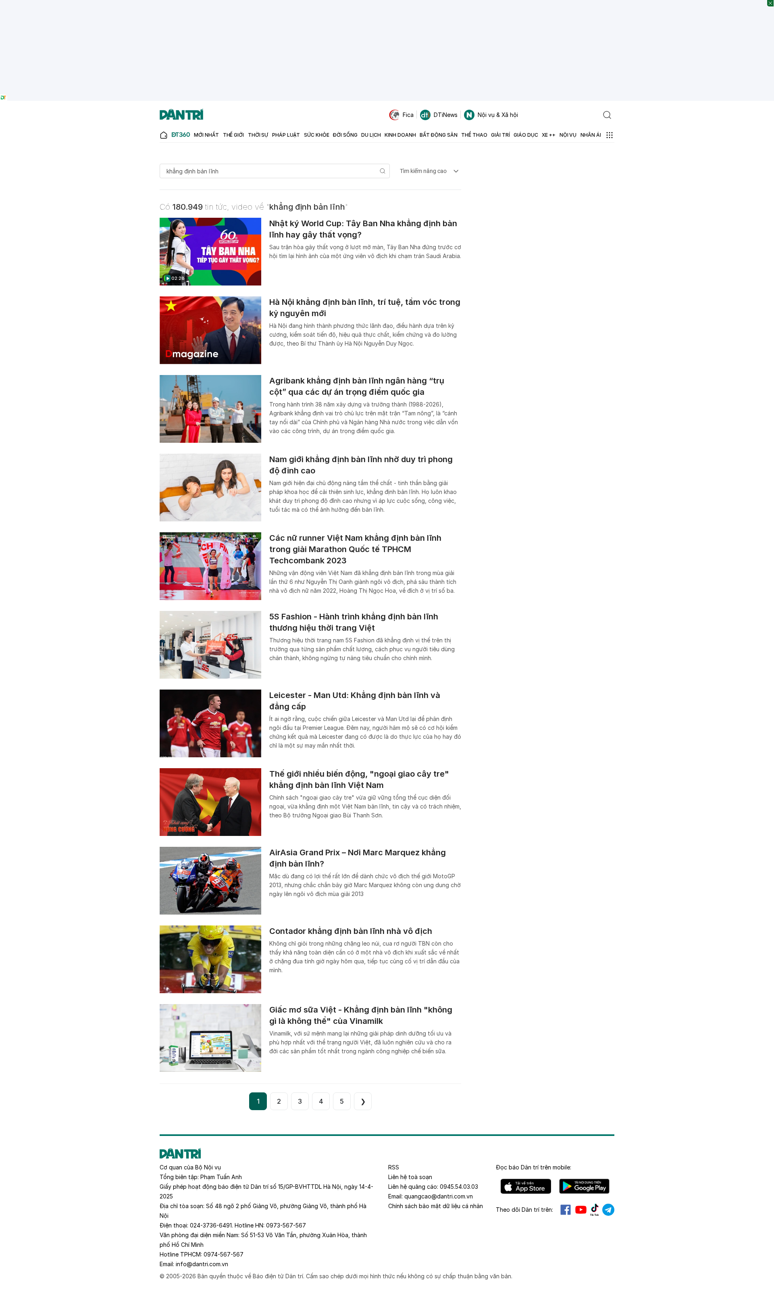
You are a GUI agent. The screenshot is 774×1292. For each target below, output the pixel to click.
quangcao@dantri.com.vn (438, 1196)
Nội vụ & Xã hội (498, 114)
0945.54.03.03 (459, 1186)
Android (584, 1186)
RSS (393, 1167)
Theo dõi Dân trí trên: (524, 1209)
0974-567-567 (223, 1254)
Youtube (581, 1210)
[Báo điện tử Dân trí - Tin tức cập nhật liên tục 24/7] (181, 115)
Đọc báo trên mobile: (533, 1167)
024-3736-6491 (211, 1225)
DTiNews (446, 114)
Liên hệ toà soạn (410, 1176)
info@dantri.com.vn (202, 1264)
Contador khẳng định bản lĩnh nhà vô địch (350, 931)
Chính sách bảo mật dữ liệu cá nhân (435, 1205)
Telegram (608, 1210)
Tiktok (594, 1210)
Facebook (566, 1210)
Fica (408, 114)
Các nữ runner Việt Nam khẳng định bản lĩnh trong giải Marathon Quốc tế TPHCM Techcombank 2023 (355, 549)
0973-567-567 (286, 1225)
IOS (526, 1186)
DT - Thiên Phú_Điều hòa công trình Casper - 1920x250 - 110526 (387, 3)
